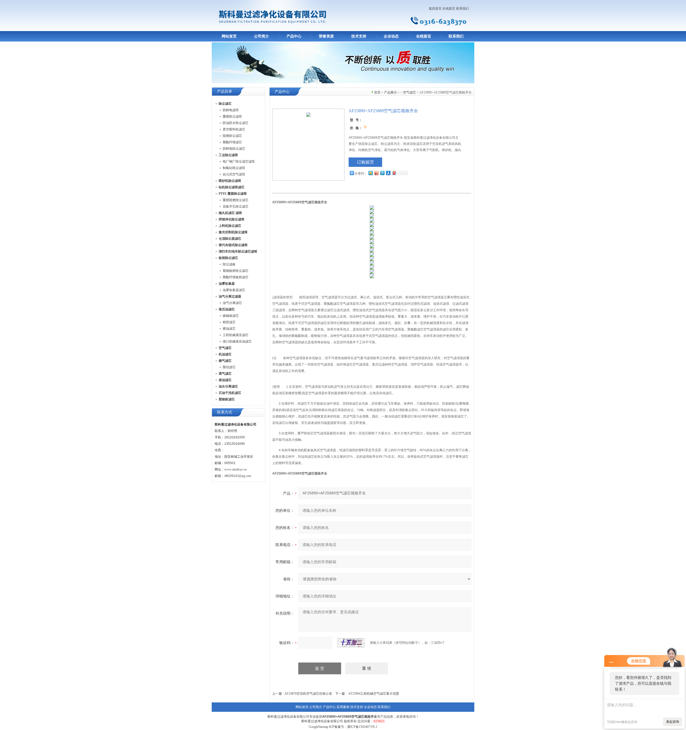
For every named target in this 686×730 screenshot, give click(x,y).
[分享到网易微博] (394, 173)
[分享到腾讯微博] (382, 173)
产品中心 (293, 36)
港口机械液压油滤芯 (237, 341)
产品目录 (224, 91)
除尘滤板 (229, 264)
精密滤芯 (229, 322)
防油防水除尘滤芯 (235, 123)
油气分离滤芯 (232, 303)
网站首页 (229, 36)
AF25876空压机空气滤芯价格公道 (308, 693)
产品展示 (390, 92)
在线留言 (448, 8)
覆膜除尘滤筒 (232, 116)
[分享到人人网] (388, 173)
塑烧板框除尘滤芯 (235, 271)
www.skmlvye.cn (235, 469)
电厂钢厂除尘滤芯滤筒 (239, 161)
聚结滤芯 (229, 367)
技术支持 (358, 36)
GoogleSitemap (318, 727)
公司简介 (261, 36)
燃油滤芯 (229, 328)
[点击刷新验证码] (351, 642)
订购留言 (365, 162)
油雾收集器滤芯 (234, 290)
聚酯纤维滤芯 (232, 142)
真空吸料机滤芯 (234, 129)
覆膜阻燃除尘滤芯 (235, 200)
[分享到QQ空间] (370, 173)
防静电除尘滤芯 (234, 148)
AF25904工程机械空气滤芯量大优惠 (373, 693)
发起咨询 (672, 722)
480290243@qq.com (237, 476)
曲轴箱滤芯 (231, 316)
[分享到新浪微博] (376, 173)
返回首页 (435, 8)
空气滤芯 (409, 92)
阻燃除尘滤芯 (232, 136)
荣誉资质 (326, 36)
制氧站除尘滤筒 (234, 168)
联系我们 (462, 8)
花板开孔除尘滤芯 (235, 206)
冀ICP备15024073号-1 (362, 727)
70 (365, 127)
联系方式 (224, 412)
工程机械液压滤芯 (235, 335)
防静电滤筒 (231, 110)
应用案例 (343, 707)
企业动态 (391, 36)
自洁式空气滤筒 (234, 174)
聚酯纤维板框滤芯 (235, 277)
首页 (377, 92)
